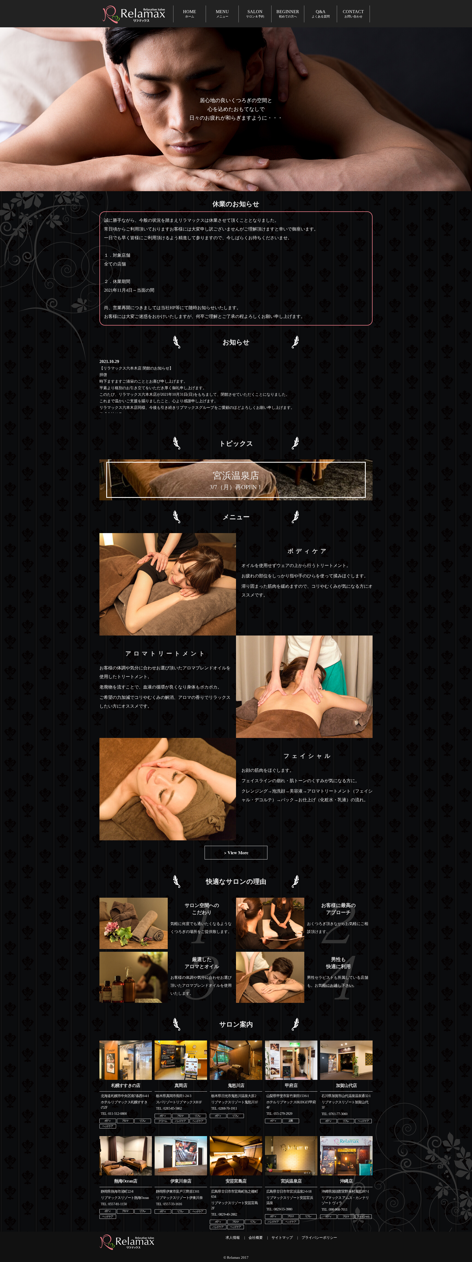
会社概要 (256, 1238)
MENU (222, 14)
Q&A (321, 14)
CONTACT (353, 14)
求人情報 (233, 1238)
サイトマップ (282, 1238)
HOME (189, 14)
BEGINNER (287, 14)
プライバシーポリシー (319, 1238)
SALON (255, 14)
